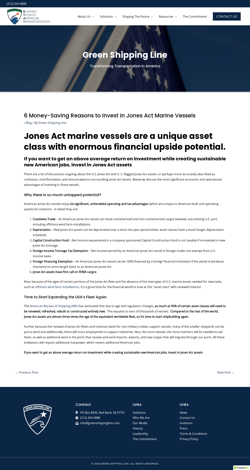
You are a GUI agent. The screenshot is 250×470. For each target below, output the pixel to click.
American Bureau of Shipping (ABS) (54, 306)
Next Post (225, 372)
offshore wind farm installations (57, 287)
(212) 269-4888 (16, 4)
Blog (29, 123)
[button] (227, 16)
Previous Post (27, 372)
